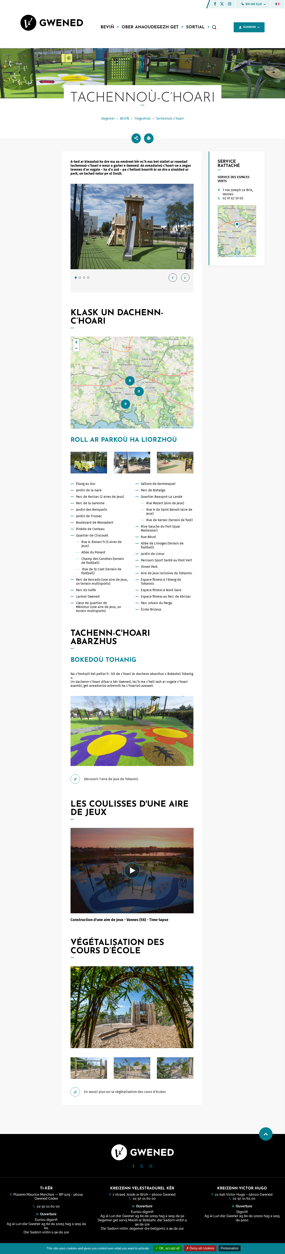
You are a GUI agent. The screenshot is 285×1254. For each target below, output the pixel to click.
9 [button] (125, 404)
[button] (215, 4)
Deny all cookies (201, 1248)
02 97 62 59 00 (233, 198)
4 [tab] (88, 278)
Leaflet (166, 428)
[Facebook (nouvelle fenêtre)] (215, 4)
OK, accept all (169, 1248)
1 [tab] (76, 278)
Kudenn (249, 27)
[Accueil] (51, 23)
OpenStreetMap (178, 428)
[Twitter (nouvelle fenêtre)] (222, 4)
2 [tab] (80, 278)
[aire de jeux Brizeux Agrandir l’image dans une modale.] (132, 226)
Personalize (229, 1248)
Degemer (108, 118)
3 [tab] (84, 278)
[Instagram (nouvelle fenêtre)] (229, 4)
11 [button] (139, 391)
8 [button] (130, 381)
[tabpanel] (132, 238)
